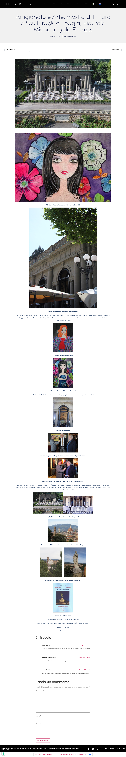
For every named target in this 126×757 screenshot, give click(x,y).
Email (38, 724)
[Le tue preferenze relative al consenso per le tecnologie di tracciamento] (3, 753)
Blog (53, 4)
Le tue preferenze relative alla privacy (72, 754)
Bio (77, 4)
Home (45, 4)
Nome (38, 716)
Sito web (38, 732)
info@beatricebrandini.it (58, 748)
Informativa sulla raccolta (44, 754)
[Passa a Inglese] (100, 4)
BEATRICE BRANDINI (19, 4)
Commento (40, 691)
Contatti (85, 4)
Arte (61, 4)
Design (69, 4)
